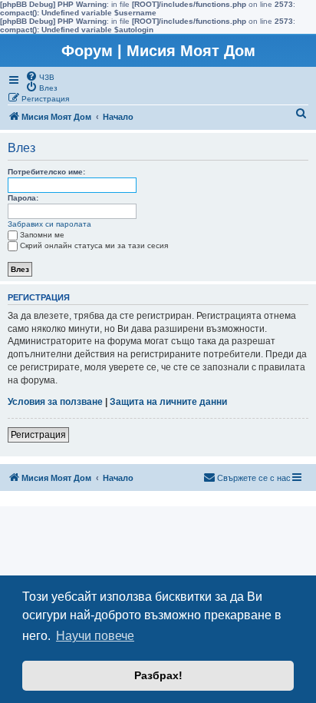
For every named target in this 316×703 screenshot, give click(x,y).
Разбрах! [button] (158, 675)
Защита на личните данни (168, 401)
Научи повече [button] (95, 635)
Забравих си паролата (49, 224)
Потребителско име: (46, 171)
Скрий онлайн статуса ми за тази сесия (94, 245)
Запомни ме (42, 234)
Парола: (23, 198)
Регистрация (38, 434)
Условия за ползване (55, 401)
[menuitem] (39, 76)
